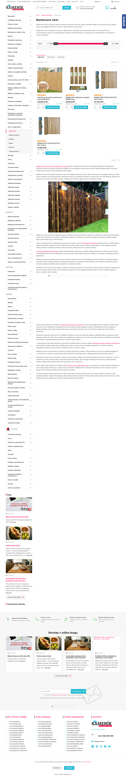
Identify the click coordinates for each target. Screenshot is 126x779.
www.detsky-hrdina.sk (17, 728)
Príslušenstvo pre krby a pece (17, 366)
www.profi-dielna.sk (73, 728)
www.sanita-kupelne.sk (17, 739)
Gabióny (10, 60)
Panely (11, 143)
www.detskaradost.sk (16, 726)
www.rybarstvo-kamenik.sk (18, 750)
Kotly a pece (12, 326)
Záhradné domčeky (14, 183)
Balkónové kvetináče (15, 28)
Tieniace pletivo (14, 151)
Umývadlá (11, 250)
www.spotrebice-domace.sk (47, 739)
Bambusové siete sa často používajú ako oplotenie (52, 166)
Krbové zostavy (13, 338)
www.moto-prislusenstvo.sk (75, 739)
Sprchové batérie (13, 234)
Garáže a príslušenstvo (15, 446)
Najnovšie (41, 57)
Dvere (10, 438)
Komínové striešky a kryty (16, 322)
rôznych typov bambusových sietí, (78, 365)
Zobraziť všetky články (14, 597)
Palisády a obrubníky (15, 101)
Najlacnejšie (51, 57)
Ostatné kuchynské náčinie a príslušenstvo (17, 288)
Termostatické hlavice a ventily (16, 406)
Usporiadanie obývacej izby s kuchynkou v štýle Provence (16, 580)
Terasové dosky (13, 167)
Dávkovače (11, 271)
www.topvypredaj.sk (44, 728)
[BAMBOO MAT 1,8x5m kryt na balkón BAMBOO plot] (78, 80)
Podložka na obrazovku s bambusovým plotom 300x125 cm (49, 98)
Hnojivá (10, 76)
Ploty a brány (12, 458)
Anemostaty (12, 299)
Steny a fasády (13, 480)
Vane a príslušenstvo (15, 258)
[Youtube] (106, 747)
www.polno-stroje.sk (73, 730)
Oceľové (11, 139)
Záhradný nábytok (14, 195)
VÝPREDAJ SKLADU (14, 20)
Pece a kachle (12, 354)
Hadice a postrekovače (15, 68)
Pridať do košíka (52, 107)
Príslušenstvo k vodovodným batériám (17, 229)
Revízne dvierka (13, 378)
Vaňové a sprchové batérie (17, 262)
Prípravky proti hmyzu (15, 123)
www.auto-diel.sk (72, 722)
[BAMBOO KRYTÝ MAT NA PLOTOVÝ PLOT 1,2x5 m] (49, 125)
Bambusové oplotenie (90, 243)
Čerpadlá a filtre (13, 310)
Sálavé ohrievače (13, 396)
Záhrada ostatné (13, 203)
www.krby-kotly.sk (72, 733)
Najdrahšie (61, 57)
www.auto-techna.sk (73, 724)
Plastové (11, 147)
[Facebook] (94, 747)
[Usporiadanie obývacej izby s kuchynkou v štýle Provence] (19, 567)
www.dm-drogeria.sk (44, 722)
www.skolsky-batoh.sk (17, 742)
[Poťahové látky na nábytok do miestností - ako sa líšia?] (107, 643)
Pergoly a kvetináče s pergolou (18, 105)
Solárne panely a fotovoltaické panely (18, 400)
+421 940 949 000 (86, 9)
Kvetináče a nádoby (14, 84)
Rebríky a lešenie (13, 466)
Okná (9, 450)
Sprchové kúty (12, 242)
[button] (47, 750)
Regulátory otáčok (14, 370)
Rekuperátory (12, 374)
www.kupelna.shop (15, 735)
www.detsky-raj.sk (15, 724)
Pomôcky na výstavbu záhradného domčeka (15, 114)
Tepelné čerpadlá (14, 411)
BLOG (82, 1)
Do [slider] (106, 44)
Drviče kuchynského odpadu (17, 275)
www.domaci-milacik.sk (17, 730)
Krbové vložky (12, 330)
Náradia (10, 97)
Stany (10, 159)
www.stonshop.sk (15, 737)
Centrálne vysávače (14, 434)
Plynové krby (12, 358)
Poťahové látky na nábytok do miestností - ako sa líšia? (105, 657)
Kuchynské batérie (14, 279)
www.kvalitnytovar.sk (45, 724)
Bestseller (11, 16)
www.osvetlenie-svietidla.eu (47, 742)
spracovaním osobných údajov (59, 695)
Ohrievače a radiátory (15, 346)
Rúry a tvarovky (13, 392)
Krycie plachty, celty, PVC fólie (18, 80)
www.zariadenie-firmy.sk (74, 750)
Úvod (37, 15)
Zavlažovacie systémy (15, 175)
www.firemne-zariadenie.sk (75, 742)
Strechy (10, 484)
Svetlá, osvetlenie (14, 488)
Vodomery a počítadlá (15, 419)
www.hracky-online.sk (16, 733)
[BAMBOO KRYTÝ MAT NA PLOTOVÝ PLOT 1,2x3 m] (106, 80)
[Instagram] (102, 747)
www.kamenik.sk (15, 722)
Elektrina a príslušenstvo (16, 442)
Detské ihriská (12, 48)
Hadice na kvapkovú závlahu (17, 72)
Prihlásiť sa (77, 691)
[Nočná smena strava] (19, 533)
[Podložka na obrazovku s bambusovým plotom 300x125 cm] (49, 80)
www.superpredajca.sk (45, 737)
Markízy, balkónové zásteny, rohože (17, 88)
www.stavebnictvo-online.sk (76, 735)
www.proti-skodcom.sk (45, 733)
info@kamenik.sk (99, 741)
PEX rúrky (11, 109)
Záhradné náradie (14, 199)
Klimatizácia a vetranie (15, 318)
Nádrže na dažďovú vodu (16, 93)
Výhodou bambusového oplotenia (47, 251)
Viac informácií (86, 762)
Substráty (11, 163)
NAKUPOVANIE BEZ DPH (24, 1)
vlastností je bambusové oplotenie (71, 325)
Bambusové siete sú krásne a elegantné (106, 343)
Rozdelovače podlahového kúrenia (16, 383)
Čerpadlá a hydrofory (15, 40)
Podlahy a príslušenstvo (16, 462)
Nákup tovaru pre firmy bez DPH (17, 517)
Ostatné (11, 350)
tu (70, 774)
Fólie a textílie (13, 52)
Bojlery (10, 306)
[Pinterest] (109, 747)
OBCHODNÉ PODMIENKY (40, 1)
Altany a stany (13, 24)
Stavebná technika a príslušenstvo (15, 475)
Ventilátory (12, 415)
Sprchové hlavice (13, 238)
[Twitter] (98, 747)
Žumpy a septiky (13, 207)
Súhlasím (69, 768)
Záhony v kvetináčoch (15, 179)
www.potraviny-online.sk (17, 746)
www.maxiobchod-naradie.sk (76, 737)
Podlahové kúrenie (14, 362)
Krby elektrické (13, 334)
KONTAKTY (75, 1)
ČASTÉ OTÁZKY (11, 1)
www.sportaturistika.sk (17, 744)
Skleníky (10, 155)
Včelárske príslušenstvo (16, 171)
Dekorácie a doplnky (14, 44)
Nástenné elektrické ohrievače (18, 342)
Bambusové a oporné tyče (16, 32)
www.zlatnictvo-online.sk (17, 748)
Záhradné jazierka (14, 191)
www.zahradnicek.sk (44, 746)
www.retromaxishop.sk (45, 735)
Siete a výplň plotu (14, 127)
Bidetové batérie (13, 217)
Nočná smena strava (13, 545)
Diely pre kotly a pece (15, 314)
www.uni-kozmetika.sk (45, 744)
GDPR (68, 1)
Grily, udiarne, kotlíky (15, 64)
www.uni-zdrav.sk (72, 746)
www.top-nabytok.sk (44, 730)
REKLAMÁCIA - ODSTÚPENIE (57, 1)
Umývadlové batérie (15, 254)
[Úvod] (20, 8)
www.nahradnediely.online (75, 744)
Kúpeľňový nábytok (14, 221)
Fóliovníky (11, 56)
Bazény (10, 36)
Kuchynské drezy (13, 283)
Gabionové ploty (14, 135)
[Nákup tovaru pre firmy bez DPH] (19, 505)
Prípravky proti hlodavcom (16, 119)
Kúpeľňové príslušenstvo (16, 225)
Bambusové (12, 131)
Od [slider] (56, 44)
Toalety (10, 246)
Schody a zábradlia (14, 470)
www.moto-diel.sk (72, 726)
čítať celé (13, 522)
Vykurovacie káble (14, 423)
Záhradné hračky (13, 187)
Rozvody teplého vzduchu (16, 388)
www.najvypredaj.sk (44, 726)
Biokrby (10, 302)
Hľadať (66, 8)
